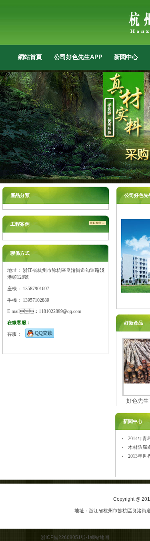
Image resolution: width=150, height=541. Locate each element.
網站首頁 (30, 56)
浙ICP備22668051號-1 (65, 537)
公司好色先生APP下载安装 (78, 56)
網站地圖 (99, 537)
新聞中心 (126, 56)
